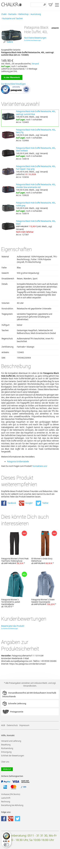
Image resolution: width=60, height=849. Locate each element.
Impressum (24, 725)
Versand (35, 63)
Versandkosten (29, 685)
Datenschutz (12, 725)
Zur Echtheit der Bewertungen (32, 40)
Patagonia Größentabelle (18, 461)
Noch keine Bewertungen (35, 37)
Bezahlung (5, 744)
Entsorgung (6, 752)
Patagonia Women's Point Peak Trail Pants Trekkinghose (15, 561)
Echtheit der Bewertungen (12, 755)
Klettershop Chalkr (11, 5)
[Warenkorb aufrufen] (50, 4)
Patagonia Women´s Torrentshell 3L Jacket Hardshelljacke (10, 603)
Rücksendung (7, 748)
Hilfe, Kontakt (8, 735)
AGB (3, 725)
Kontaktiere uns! (40, 466)
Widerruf (7, 769)
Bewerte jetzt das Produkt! (12, 626)
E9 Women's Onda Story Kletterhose (42, 561)
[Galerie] (11, 45)
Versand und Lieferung (11, 741)
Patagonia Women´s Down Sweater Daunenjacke (43, 602)
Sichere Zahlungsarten (12, 776)
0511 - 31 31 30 (37, 835)
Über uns (5, 761)
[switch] (6, 844)
